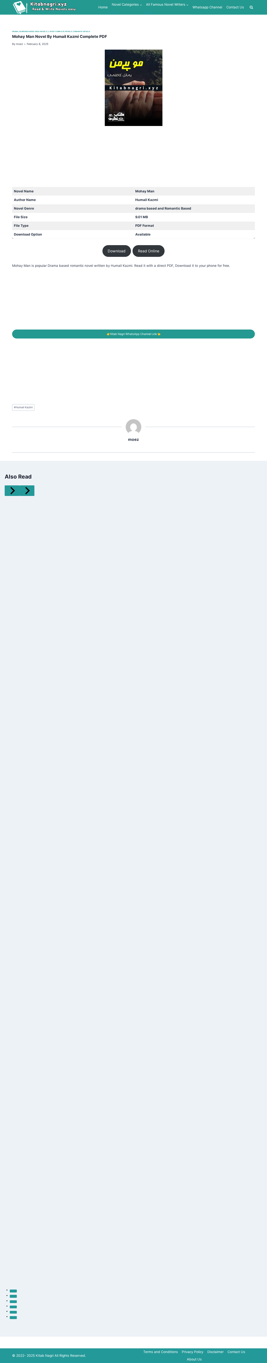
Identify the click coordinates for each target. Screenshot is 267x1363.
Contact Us (235, 7)
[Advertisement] (129, 159)
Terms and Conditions (160, 1352)
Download (116, 251)
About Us (194, 1359)
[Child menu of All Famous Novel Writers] (147, 13)
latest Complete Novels (60, 31)
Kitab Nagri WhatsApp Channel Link (133, 334)
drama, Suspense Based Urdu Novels (29, 31)
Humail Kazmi (23, 407)
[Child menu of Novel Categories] (113, 13)
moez (133, 439)
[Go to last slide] (12, 490)
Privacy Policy (192, 1352)
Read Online (148, 251)
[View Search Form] (251, 7)
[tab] (13, 1291)
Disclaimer (215, 1352)
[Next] (27, 490)
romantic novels (81, 31)
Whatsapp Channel (207, 7)
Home (103, 7)
